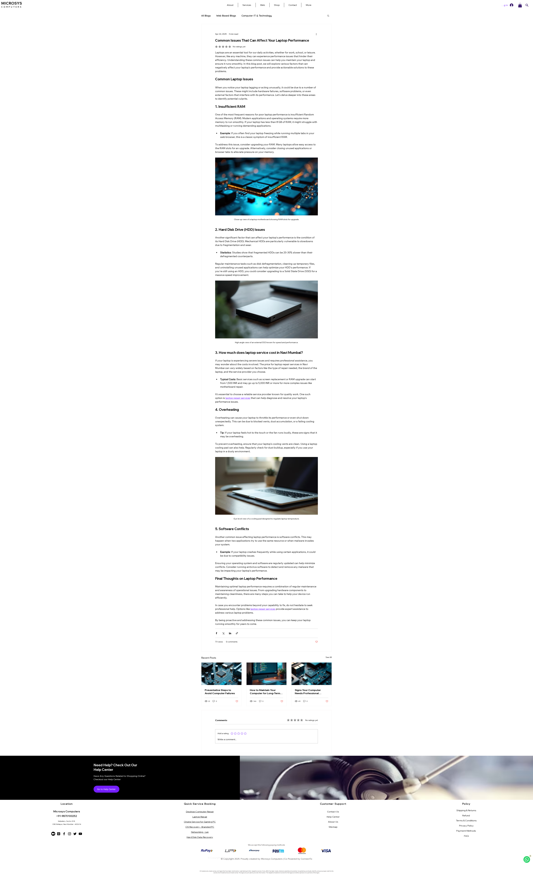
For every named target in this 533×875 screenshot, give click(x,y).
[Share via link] (237, 633)
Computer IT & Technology (257, 15)
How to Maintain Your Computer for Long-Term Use (265, 691)
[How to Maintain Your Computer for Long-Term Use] (267, 674)
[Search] (527, 5)
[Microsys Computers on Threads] (59, 834)
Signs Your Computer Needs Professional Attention (308, 691)
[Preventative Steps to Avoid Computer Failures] (221, 674)
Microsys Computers (271, 858)
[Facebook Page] (64, 834)
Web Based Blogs (226, 15)
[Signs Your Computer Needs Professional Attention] (311, 674)
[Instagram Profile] (69, 834)
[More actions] (316, 34)
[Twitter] (75, 834)
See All (329, 657)
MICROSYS (11, 3)
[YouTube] (80, 834)
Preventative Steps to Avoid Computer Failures (220, 691)
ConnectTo (306, 858)
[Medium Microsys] (53, 834)
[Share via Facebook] (216, 633)
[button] (308, 5)
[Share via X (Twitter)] (223, 633)
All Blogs (206, 15)
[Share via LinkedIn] (230, 633)
